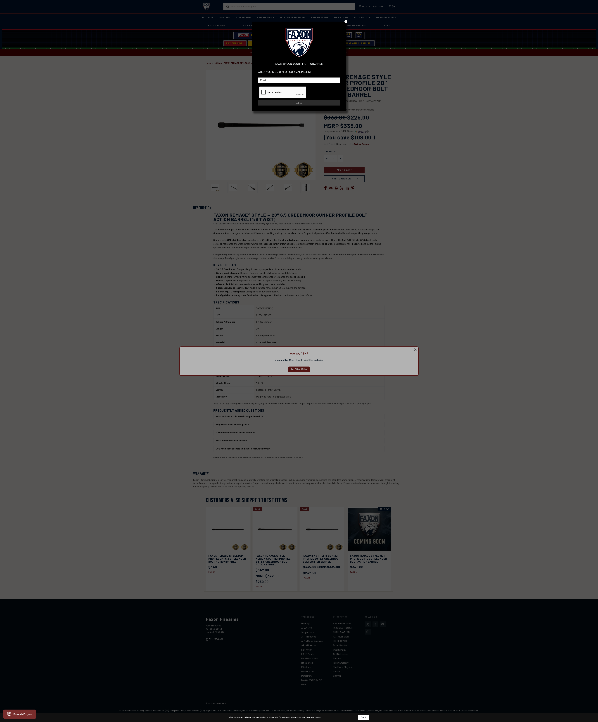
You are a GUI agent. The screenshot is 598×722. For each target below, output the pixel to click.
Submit (299, 103)
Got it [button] (363, 717)
